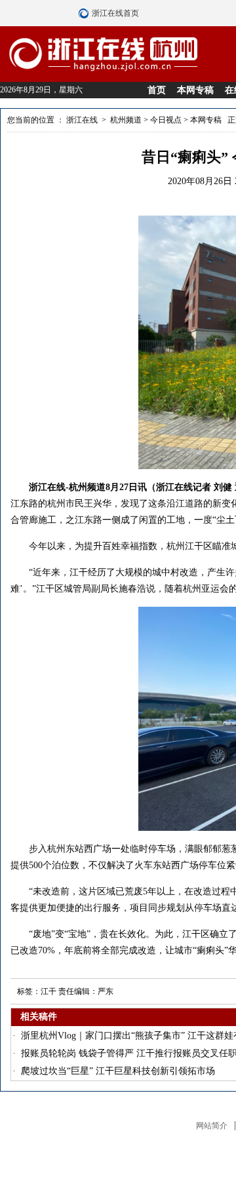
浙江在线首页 (85, 13)
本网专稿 (195, 90)
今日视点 (166, 119)
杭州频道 (126, 119)
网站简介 (211, 1125)
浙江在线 (82, 119)
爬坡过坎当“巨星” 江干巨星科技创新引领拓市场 (118, 1071)
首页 (157, 90)
